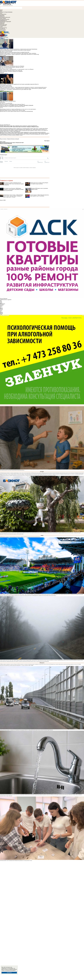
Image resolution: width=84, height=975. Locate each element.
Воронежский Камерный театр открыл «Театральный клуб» (12, 142)
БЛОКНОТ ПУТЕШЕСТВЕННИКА (6, 12)
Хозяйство (2, 72)
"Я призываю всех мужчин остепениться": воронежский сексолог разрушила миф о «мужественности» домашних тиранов (23, 88)
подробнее (9, 299)
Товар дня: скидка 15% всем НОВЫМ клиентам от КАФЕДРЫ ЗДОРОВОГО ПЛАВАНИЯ (16, 105)
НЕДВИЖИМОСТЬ (3, 20)
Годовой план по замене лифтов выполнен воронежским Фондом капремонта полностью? (64, 664)
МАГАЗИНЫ (6, 37)
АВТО (1, 11)
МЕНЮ (1, 10)
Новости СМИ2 (3, 200)
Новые (1, 161)
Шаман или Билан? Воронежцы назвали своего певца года (11, 70)
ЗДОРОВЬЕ (2, 15)
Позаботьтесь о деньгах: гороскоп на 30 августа (9, 536)
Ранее (11, 161)
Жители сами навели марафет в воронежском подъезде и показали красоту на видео (43, 475)
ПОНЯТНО (9, 972)
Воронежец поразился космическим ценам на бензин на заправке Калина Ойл (14, 52)
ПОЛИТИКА (2, 23)
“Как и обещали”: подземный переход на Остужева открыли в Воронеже (39, 594)
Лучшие (6, 161)
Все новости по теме (4, 51)
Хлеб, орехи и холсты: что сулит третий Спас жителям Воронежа (39, 661)
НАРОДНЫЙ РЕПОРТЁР (4, 19)
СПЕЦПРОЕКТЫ (3, 25)
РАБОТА (6, 32)
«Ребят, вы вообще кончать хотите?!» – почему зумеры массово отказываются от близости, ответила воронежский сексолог (23, 87)
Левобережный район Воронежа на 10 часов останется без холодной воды (13, 794)
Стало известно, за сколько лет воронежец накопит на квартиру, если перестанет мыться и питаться (34, 664)
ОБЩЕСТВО (2, 22)
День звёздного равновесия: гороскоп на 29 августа (9, 664)
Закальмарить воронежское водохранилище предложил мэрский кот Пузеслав (38, 794)
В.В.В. (1, 13)
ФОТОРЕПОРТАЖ (3, 27)
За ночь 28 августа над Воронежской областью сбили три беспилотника (63, 660)
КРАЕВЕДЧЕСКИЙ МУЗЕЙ (5, 17)
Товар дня (2, 90)
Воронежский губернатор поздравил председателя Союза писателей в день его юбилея (15, 475)
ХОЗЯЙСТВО (2, 28)
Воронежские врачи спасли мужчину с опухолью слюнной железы (17, 661)
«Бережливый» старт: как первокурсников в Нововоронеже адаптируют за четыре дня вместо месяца (17, 860)
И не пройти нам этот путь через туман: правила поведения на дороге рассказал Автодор (15, 660)
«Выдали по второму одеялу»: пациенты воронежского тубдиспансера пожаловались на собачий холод (19, 54)
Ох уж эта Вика (3, 55)
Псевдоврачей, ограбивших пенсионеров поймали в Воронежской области (45, 595)
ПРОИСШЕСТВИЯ (3, 24)
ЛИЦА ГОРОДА (3, 18)
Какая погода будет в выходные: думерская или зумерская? (11, 71)
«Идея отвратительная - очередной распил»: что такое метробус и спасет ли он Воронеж (16, 69)
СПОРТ (1, 26)
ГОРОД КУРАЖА (3, 14)
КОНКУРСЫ (2, 16)
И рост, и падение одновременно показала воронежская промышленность (29, 536)
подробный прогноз (3, 299)
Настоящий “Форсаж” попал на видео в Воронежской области (61, 594)
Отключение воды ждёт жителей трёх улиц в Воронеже (59, 794)
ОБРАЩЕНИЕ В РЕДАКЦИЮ (5, 21)
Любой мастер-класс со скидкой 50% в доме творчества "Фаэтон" (12, 104)
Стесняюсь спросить (4, 73)
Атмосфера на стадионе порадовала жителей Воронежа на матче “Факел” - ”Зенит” (14, 594)
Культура (1, 124)
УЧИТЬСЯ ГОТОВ (6, 33)
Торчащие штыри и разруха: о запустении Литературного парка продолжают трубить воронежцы (18, 53)
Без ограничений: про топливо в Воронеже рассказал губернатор (40, 660)
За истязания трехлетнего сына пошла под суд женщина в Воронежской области (12, 470)
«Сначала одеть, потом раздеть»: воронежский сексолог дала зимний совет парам (15, 89)
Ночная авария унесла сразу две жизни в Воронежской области (22, 595)
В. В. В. (1, 107)
